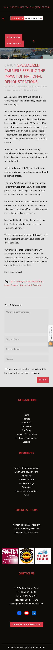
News (26, 86)
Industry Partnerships (26, 434)
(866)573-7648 (31, 599)
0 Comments (12, 90)
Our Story (26, 430)
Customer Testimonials (26, 438)
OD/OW (27, 281)
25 (25, 90)
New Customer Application (26, 468)
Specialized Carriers (30, 285)
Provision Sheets (26, 479)
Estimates (26, 487)
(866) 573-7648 (42, 7)
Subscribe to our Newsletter (26, 624)
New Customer (14, 43)
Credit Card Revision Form (26, 471)
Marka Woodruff (39, 86)
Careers (26, 441)
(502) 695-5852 (17, 7)
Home (26, 414)
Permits (26, 418)
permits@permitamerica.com (29, 603)
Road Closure (11, 285)
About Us (26, 422)
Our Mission (26, 426)
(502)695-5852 (30, 596)
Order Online (13, 37)
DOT (13, 281)
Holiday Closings (26, 483)
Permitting (37, 281)
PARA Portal (26, 475)
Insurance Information (26, 491)
